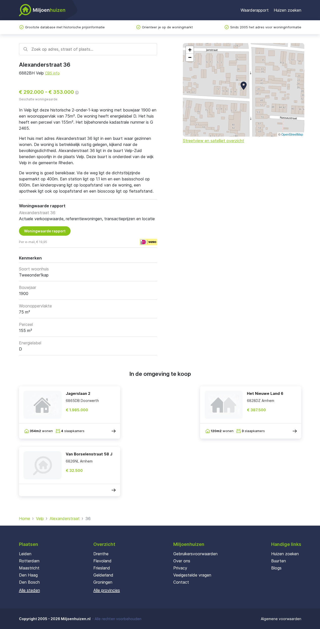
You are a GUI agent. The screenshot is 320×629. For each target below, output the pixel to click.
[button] (244, 86)
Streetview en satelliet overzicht (213, 140)
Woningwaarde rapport (45, 231)
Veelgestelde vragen (192, 575)
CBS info (52, 73)
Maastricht (29, 567)
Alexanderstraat (65, 518)
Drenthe (101, 553)
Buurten (278, 560)
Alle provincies (106, 590)
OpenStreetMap (292, 134)
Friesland (101, 567)
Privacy (180, 567)
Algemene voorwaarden (281, 619)
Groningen (102, 582)
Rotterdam (29, 560)
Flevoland (102, 560)
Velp (40, 518)
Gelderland (103, 575)
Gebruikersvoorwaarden (195, 553)
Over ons (181, 560)
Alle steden (29, 590)
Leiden (25, 553)
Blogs (276, 567)
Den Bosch (29, 582)
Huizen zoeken (287, 10)
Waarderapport (255, 10)
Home (24, 518)
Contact (181, 582)
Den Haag (28, 575)
